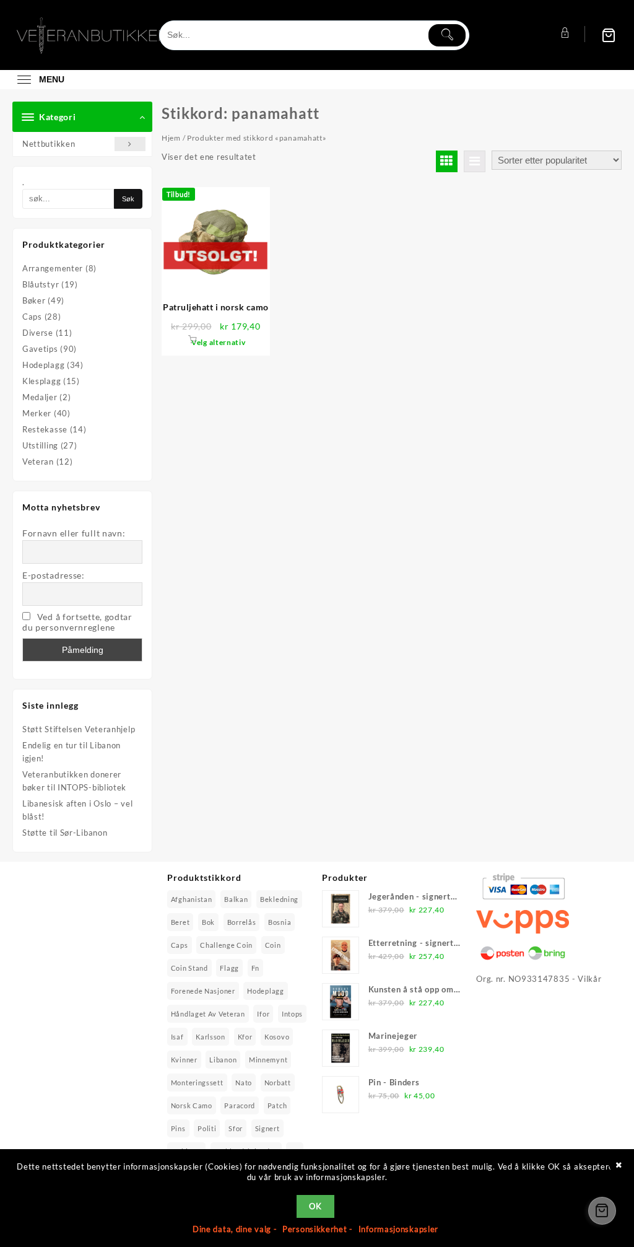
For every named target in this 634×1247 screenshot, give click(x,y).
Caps (32, 317)
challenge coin (226, 945)
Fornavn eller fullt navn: (74, 533)
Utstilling (40, 445)
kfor (245, 1037)
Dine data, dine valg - (236, 1229)
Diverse (37, 333)
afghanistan (191, 899)
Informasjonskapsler (398, 1229)
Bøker (34, 300)
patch (277, 1105)
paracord (239, 1105)
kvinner (184, 1060)
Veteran (38, 461)
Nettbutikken (48, 144)
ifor (263, 1014)
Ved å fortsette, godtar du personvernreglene (77, 621)
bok (208, 922)
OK (315, 1206)
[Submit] (447, 35)
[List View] (474, 161)
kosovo (276, 1037)
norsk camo (191, 1105)
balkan (236, 899)
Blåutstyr (40, 284)
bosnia (279, 922)
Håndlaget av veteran (208, 1014)
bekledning (279, 899)
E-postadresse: (53, 575)
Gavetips (40, 349)
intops (292, 1014)
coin (273, 945)
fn (255, 968)
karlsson (210, 1037)
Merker (36, 413)
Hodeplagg (43, 365)
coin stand (189, 968)
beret (180, 922)
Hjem (171, 137)
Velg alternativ (218, 342)
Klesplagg (41, 381)
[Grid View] (447, 161)
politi (207, 1128)
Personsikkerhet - (318, 1229)
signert (267, 1128)
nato (243, 1083)
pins (178, 1128)
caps (179, 945)
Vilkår (589, 979)
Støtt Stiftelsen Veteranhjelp (78, 729)
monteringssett (197, 1083)
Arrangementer (52, 268)
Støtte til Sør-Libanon (64, 833)
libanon (223, 1060)
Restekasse (44, 429)
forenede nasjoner (203, 991)
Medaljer (40, 397)
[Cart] (608, 35)
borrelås (241, 922)
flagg (229, 968)
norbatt (277, 1083)
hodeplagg (265, 991)
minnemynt (268, 1060)
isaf (177, 1037)
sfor (235, 1128)
